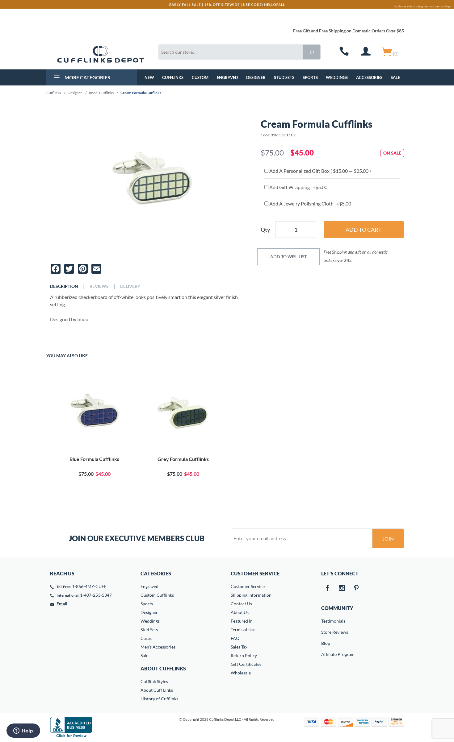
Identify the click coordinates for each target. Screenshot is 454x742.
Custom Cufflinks (157, 595)
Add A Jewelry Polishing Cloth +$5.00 (309, 203)
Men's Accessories (158, 646)
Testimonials (325, 621)
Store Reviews (325, 632)
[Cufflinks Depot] (100, 54)
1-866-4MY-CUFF (89, 586)
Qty (265, 229)
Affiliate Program (325, 654)
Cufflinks (172, 77)
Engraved (227, 77)
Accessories (369, 77)
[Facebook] (327, 588)
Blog (325, 643)
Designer (256, 77)
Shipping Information (251, 595)
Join (388, 538)
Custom (200, 77)
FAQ (235, 638)
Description (64, 286)
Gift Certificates (246, 664)
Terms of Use (243, 629)
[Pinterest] (356, 588)
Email (62, 603)
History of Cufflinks (159, 698)
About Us (240, 612)
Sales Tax (239, 646)
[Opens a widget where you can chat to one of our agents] (23, 731)
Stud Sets (284, 77)
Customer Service (248, 586)
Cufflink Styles (154, 681)
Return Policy (244, 655)
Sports (310, 77)
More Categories (87, 77)
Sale (395, 77)
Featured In (242, 621)
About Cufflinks (163, 668)
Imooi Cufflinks (101, 92)
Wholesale (241, 672)
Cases (146, 638)
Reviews (99, 286)
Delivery (130, 286)
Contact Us (241, 603)
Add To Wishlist (288, 256)
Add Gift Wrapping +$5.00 (297, 187)
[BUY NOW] (94, 412)
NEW (149, 77)
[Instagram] (342, 588)
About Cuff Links (157, 690)
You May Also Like (67, 355)
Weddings (337, 77)
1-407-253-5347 (96, 595)
